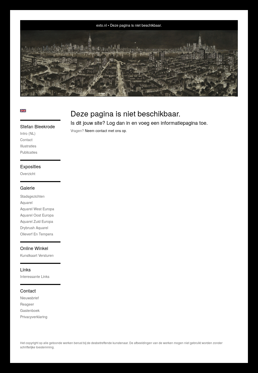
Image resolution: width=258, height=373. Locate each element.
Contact (26, 139)
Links (25, 269)
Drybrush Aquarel (34, 227)
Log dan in (118, 122)
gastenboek (30, 310)
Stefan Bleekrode (37, 126)
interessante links (34, 276)
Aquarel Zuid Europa (36, 221)
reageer (27, 304)
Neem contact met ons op (105, 130)
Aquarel (26, 202)
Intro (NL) (28, 133)
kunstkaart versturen (37, 255)
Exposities (30, 166)
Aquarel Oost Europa (37, 215)
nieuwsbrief (29, 297)
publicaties (28, 152)
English (23, 110)
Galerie (27, 188)
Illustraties (28, 145)
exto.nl (101, 25)
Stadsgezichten (32, 196)
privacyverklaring (33, 316)
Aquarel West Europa (37, 208)
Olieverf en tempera (36, 233)
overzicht (27, 173)
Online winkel (34, 248)
